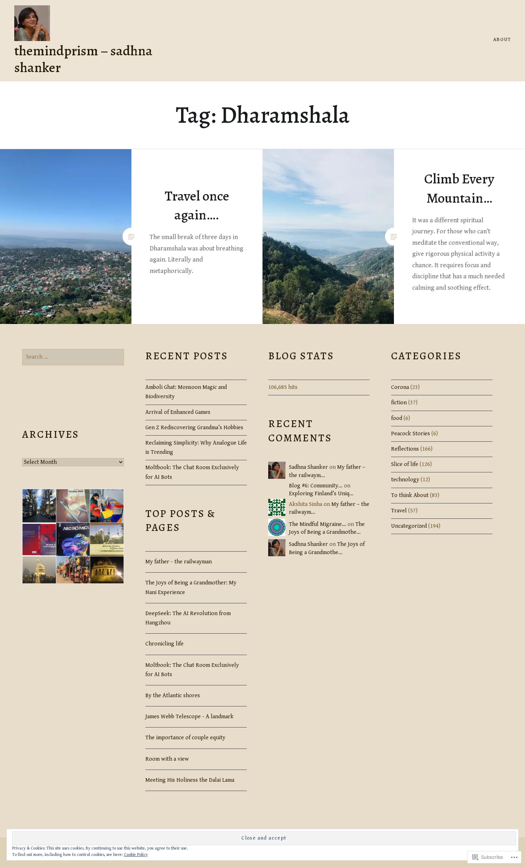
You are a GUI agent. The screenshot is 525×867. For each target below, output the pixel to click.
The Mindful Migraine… (317, 524)
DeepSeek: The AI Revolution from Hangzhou (188, 618)
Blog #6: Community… (315, 485)
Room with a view (167, 759)
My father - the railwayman (178, 561)
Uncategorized (409, 526)
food (396, 418)
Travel (399, 510)
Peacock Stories (410, 433)
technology (405, 479)
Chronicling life (164, 643)
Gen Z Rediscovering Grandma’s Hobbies (194, 427)
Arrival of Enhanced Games (177, 412)
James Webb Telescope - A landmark (189, 716)
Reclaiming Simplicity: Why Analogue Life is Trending (196, 448)
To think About (410, 495)
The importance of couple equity (185, 737)
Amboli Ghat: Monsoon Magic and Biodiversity (186, 392)
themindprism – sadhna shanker (83, 59)
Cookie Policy (136, 854)
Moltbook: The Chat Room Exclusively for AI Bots (192, 472)
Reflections (405, 449)
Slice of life (404, 464)
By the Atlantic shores (172, 695)
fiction (399, 402)
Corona (400, 387)
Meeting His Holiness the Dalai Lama (189, 780)
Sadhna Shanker (308, 467)
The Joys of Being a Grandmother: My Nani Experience (190, 587)
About (502, 39)
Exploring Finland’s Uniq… (321, 493)
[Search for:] (73, 357)
